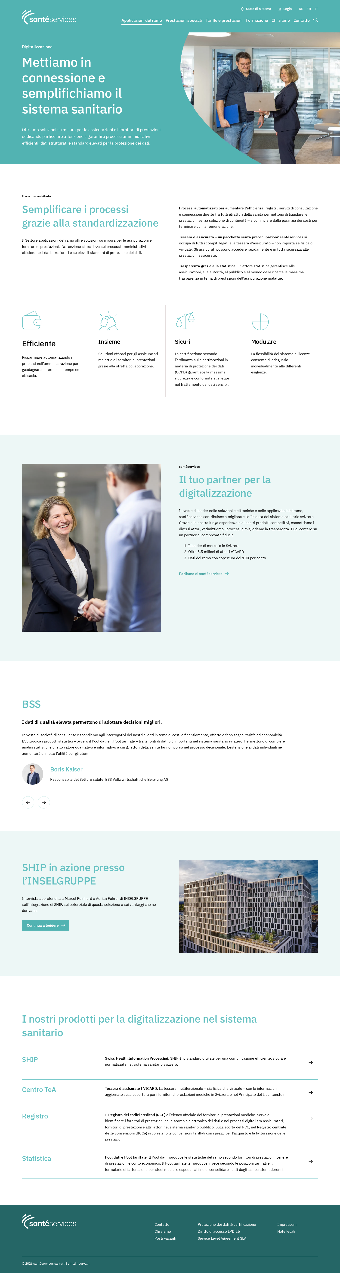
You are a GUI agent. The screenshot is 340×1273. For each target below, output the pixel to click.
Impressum (287, 1224)
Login (287, 8)
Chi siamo (281, 20)
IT (316, 8)
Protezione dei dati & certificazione (227, 1224)
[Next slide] (44, 802)
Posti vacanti (165, 1238)
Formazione (257, 20)
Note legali (286, 1231)
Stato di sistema (258, 8)
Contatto (302, 20)
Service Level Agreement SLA (222, 1238)
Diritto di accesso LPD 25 (219, 1231)
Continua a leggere (43, 925)
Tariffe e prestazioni (224, 20)
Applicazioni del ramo (141, 20)
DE (301, 8)
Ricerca (315, 20)
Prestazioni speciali (184, 20)
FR (309, 8)
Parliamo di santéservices (201, 573)
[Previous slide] (28, 802)
